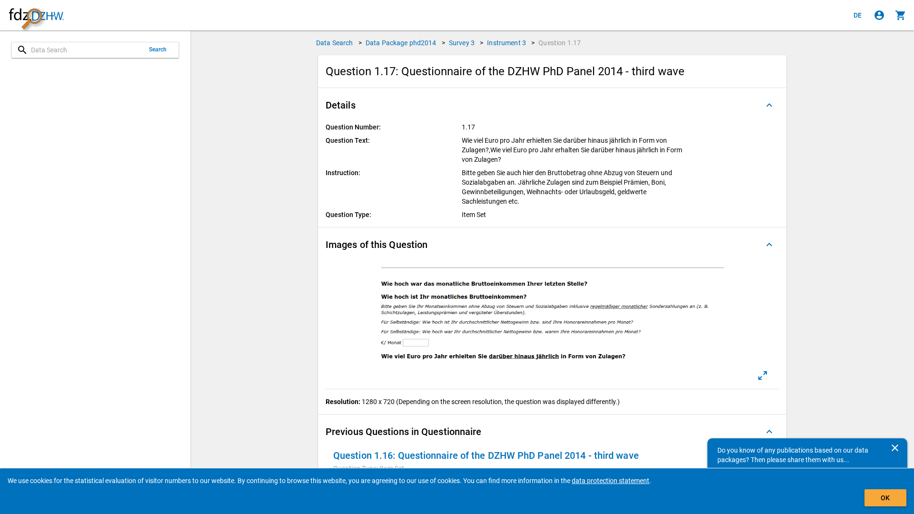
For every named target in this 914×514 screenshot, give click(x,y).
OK (885, 498)
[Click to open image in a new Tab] (762, 375)
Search (158, 49)
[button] (552, 105)
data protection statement (610, 480)
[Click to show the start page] (36, 15)
